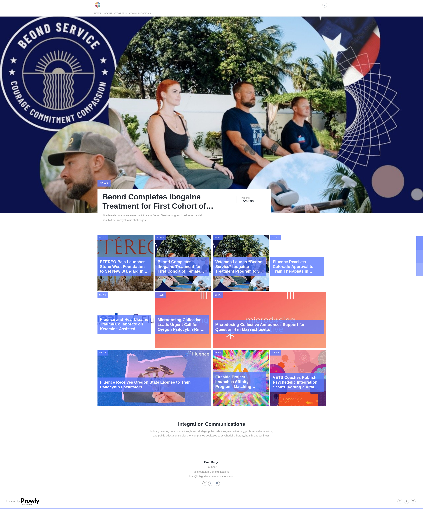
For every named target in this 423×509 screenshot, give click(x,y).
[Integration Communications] (98, 8)
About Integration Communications (127, 13)
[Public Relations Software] (29, 503)
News (97, 13)
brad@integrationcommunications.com (211, 476)
